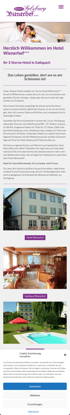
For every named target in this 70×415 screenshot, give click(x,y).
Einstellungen (35, 404)
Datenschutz (33, 411)
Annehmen (35, 386)
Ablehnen (35, 395)
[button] (65, 354)
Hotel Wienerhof (35, 237)
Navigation (61, 6)
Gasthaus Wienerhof (35, 296)
